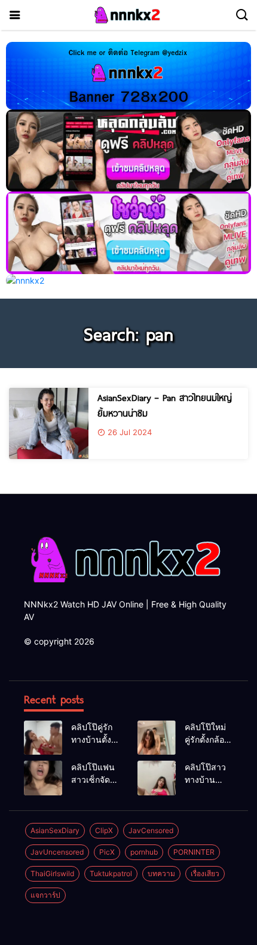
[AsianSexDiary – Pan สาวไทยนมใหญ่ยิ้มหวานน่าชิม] (48, 424)
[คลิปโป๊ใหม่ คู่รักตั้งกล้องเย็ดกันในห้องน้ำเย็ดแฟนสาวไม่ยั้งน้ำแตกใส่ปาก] (156, 738)
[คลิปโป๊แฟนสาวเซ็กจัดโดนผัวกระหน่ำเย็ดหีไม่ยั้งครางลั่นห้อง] (43, 778)
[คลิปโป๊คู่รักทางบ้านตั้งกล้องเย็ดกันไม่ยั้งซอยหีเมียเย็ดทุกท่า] (43, 738)
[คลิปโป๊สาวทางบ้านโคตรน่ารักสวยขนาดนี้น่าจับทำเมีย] (156, 778)
